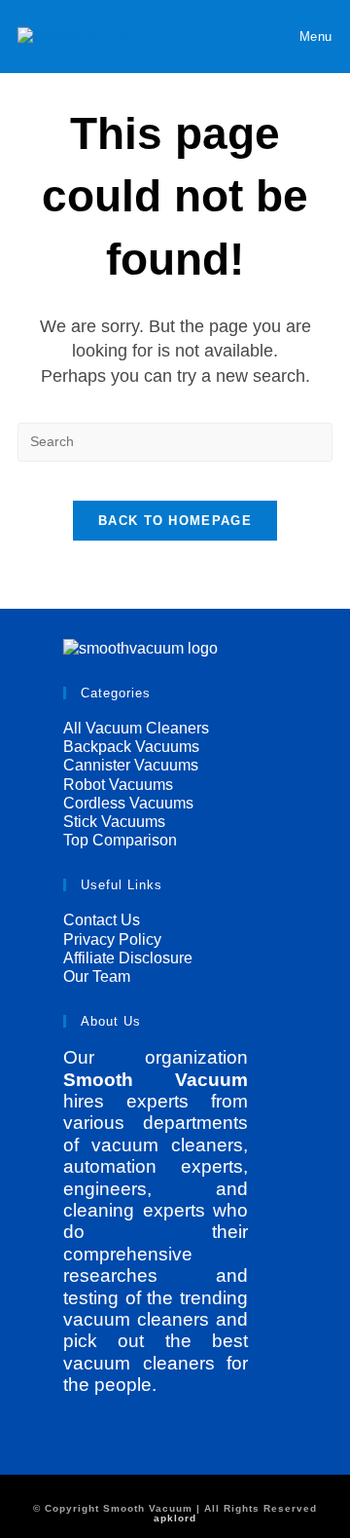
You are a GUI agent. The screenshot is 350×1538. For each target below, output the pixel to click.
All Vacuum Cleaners (136, 728)
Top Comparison (120, 840)
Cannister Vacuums (130, 765)
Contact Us (101, 920)
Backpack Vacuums (131, 746)
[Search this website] (175, 440)
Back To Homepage (175, 520)
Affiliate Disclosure (127, 958)
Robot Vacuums (118, 784)
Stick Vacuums (114, 821)
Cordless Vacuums (128, 803)
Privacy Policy (112, 939)
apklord (175, 1518)
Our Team (96, 976)
